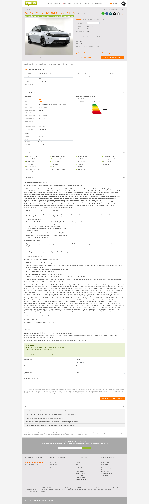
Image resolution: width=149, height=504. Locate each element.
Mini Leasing (105, 466)
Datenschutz (54, 466)
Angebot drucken (83, 53)
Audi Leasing (105, 462)
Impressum (53, 468)
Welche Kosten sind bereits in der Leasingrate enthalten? (44, 418)
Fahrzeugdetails (41, 64)
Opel (40, 99)
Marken (75, 4)
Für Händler (53, 464)
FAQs (26, 407)
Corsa (40, 102)
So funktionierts (97, 4)
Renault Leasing (106, 468)
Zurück (28, 9)
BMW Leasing (105, 464)
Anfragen (72, 64)
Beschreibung (62, 64)
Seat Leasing (105, 471)
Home (50, 4)
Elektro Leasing (80, 475)
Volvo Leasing (105, 475)
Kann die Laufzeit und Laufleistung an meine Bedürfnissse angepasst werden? (51, 414)
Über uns (53, 462)
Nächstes (120, 9)
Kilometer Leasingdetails (34, 69)
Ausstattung (52, 64)
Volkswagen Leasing (107, 473)
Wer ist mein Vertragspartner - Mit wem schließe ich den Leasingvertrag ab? (50, 425)
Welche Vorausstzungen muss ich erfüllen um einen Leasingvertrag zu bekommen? (53, 422)
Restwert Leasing (81, 479)
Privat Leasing (80, 471)
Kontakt (87, 4)
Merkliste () (116, 3)
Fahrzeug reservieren (110, 53)
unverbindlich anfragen (112, 57)
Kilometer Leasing (81, 477)
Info (81, 4)
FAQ (77, 464)
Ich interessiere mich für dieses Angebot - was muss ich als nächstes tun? (49, 411)
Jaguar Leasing (105, 470)
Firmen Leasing (80, 473)
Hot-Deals (67, 4)
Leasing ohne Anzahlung (83, 470)
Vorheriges (107, 9)
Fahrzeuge (57, 4)
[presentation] (27, 34)
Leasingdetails (29, 64)
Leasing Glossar (80, 468)
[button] (103, 13)
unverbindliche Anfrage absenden (112, 398)
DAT (28, 491)
